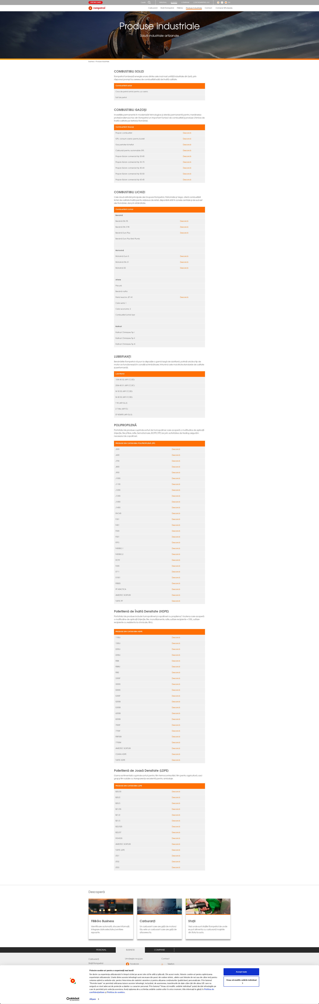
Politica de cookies (116, 992)
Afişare (92, 999)
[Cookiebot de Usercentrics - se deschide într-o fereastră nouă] (73, 999)
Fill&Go (180, 8)
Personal (163, 2)
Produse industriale (194, 8)
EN (229, 2)
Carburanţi (153, 8)
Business (174, 2)
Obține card (95, 2)
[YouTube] (226, 2)
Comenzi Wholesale (224, 8)
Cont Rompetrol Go (201, 2)
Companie (185, 2)
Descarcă (187, 133)
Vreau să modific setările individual (241, 980)
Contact (208, 8)
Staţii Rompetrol (167, 8)
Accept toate (241, 972)
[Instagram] (218, 2)
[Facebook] (222, 2)
